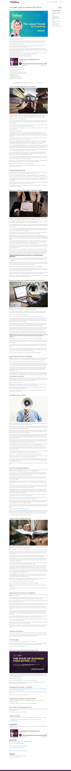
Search (60, 7)
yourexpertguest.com (18, 632)
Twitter (22, 741)
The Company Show (26, 717)
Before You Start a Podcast (56, 26)
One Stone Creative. (43, 717)
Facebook (25, 741)
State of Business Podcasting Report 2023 (17, 747)
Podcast (21, 9)
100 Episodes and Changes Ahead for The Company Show (56, 13)
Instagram (30, 741)
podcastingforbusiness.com (13, 720)
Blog (18, 9)
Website (14, 750)
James (11, 9)
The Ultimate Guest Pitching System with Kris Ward (18, 755)
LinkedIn (18, 741)
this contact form (44, 709)
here (43, 82)
